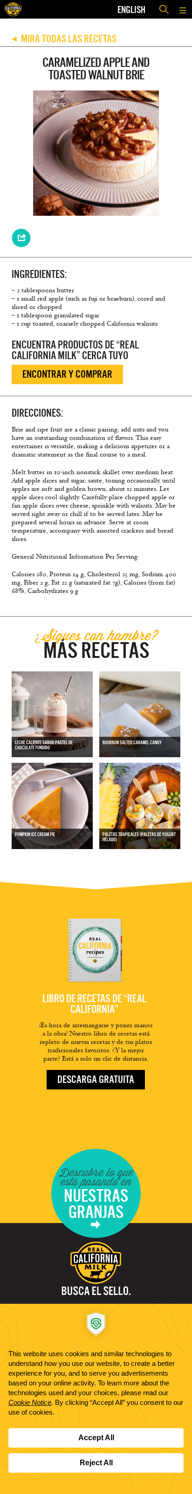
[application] (96, 1399)
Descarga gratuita (95, 1079)
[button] (182, 9)
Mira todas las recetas (64, 39)
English (131, 9)
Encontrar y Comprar (67, 374)
